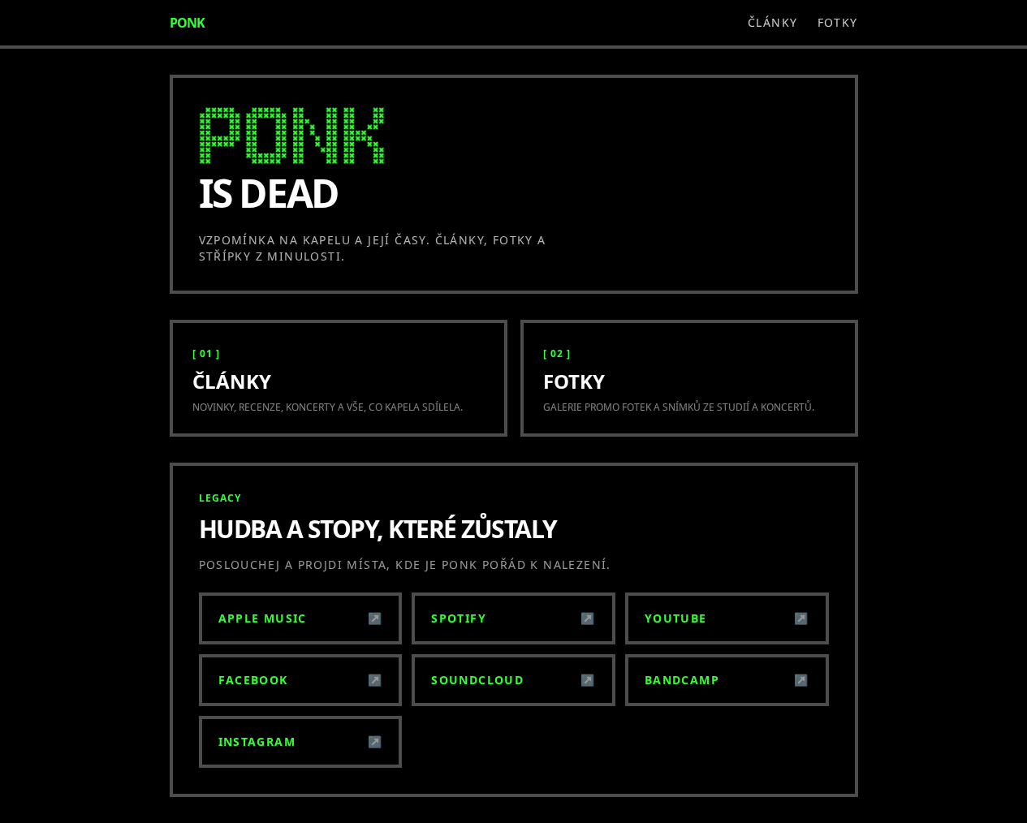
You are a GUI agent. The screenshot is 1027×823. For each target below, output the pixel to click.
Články (772, 22)
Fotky (838, 22)
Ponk (187, 23)
